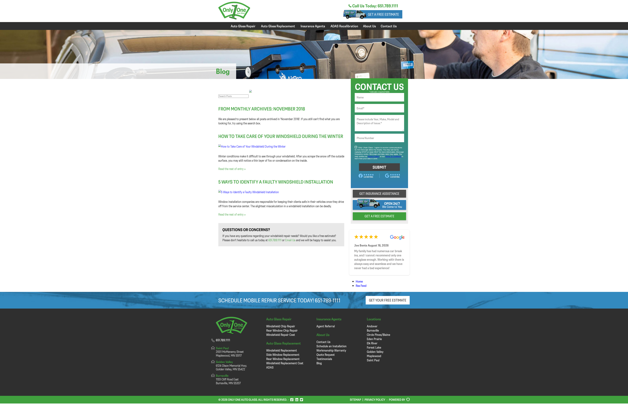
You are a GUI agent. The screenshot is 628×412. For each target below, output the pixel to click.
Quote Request (325, 355)
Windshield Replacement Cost (284, 363)
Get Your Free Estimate (387, 300)
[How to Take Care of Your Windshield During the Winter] (252, 146)
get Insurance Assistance (379, 193)
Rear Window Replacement (283, 359)
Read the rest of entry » (232, 169)
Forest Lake (374, 347)
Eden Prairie (374, 339)
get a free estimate (379, 216)
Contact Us (389, 26)
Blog (319, 363)
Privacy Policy (375, 400)
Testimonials (324, 359)
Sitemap (355, 400)
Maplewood (374, 356)
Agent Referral (325, 326)
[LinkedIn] (296, 399)
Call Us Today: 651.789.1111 (374, 5)
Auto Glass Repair (243, 26)
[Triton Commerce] (407, 399)
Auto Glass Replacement (278, 26)
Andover (372, 326)
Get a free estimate (383, 14)
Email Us (290, 240)
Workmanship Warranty (331, 350)
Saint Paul (373, 360)
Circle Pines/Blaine (378, 335)
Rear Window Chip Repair (282, 330)
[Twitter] (301, 399)
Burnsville (373, 330)
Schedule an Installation (331, 346)
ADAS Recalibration (344, 26)
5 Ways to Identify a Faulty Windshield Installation (275, 182)
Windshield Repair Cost (280, 335)
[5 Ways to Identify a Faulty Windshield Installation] (248, 192)
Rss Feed (361, 286)
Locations (374, 319)
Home (359, 281)
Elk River (372, 343)
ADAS (270, 367)
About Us (369, 26)
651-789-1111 (327, 300)
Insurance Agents (313, 26)
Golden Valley (375, 352)
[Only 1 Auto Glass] (234, 18)
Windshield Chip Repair (280, 326)
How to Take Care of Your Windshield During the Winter (280, 136)
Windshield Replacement (281, 350)
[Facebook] (292, 399)
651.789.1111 (274, 240)
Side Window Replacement (282, 355)
